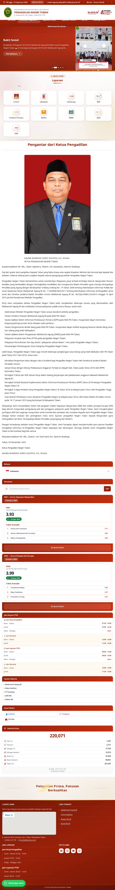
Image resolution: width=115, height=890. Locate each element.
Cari (107, 489)
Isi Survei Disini (57, 548)
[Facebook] (61, 850)
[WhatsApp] (79, 850)
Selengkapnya (11, 54)
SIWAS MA (9, 699)
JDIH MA (8, 696)
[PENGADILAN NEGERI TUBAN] (7, 12)
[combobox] (57, 471)
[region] (57, 48)
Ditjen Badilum (11, 688)
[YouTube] (73, 850)
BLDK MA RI (65, 823)
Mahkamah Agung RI (13, 684)
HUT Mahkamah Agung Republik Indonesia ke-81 (35, 40)
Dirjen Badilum (67, 814)
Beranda (11, 20)
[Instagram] (67, 850)
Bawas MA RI (66, 819)
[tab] (52, 67)
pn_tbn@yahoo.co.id (28, 840)
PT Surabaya (10, 692)
